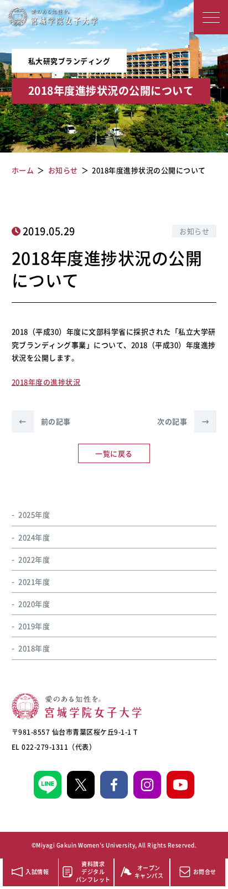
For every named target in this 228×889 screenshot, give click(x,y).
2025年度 (34, 514)
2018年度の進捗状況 (46, 382)
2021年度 (34, 581)
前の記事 (45, 421)
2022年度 (34, 559)
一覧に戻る (114, 453)
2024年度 (34, 537)
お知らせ (194, 231)
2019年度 (34, 626)
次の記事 (183, 421)
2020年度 (34, 603)
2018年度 (34, 648)
